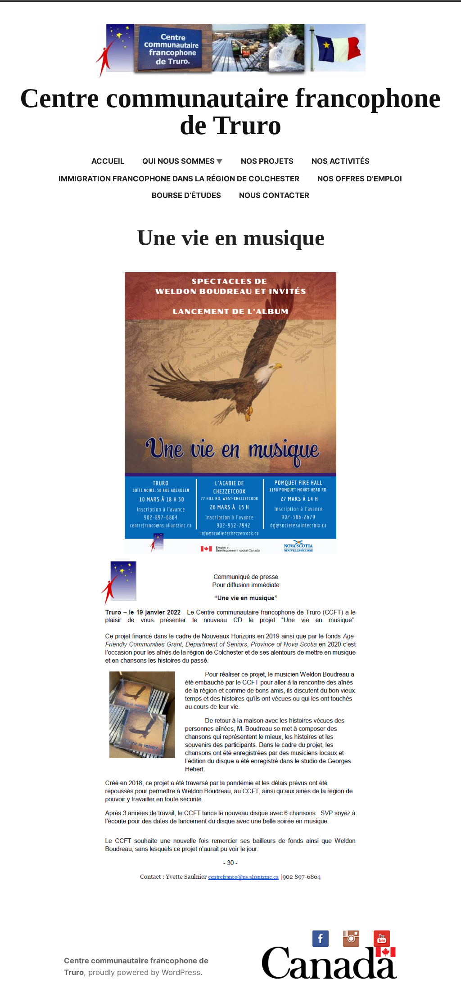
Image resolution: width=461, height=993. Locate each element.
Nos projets (267, 161)
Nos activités (341, 161)
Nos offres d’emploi (359, 178)
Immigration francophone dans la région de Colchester (179, 178)
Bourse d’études (186, 195)
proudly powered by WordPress (144, 972)
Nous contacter (274, 195)
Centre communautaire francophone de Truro (230, 111)
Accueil (107, 161)
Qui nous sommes (178, 161)
